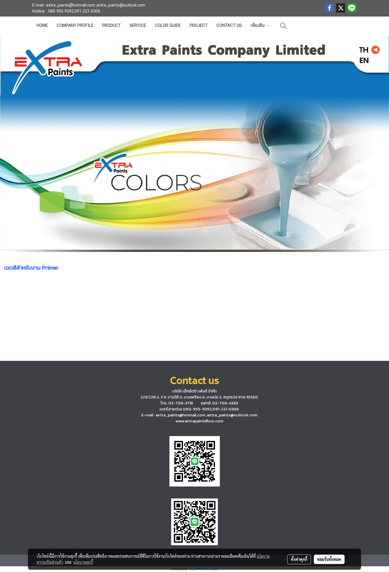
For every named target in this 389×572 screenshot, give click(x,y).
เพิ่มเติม (258, 25)
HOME (42, 25)
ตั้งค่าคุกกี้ (299, 559)
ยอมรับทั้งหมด (329, 559)
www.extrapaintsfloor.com (199, 421)
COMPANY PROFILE (75, 25)
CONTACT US (229, 25)
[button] (283, 25)
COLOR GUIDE (168, 25)
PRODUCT (111, 25)
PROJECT (199, 25)
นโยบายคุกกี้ (83, 562)
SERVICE (138, 25)
